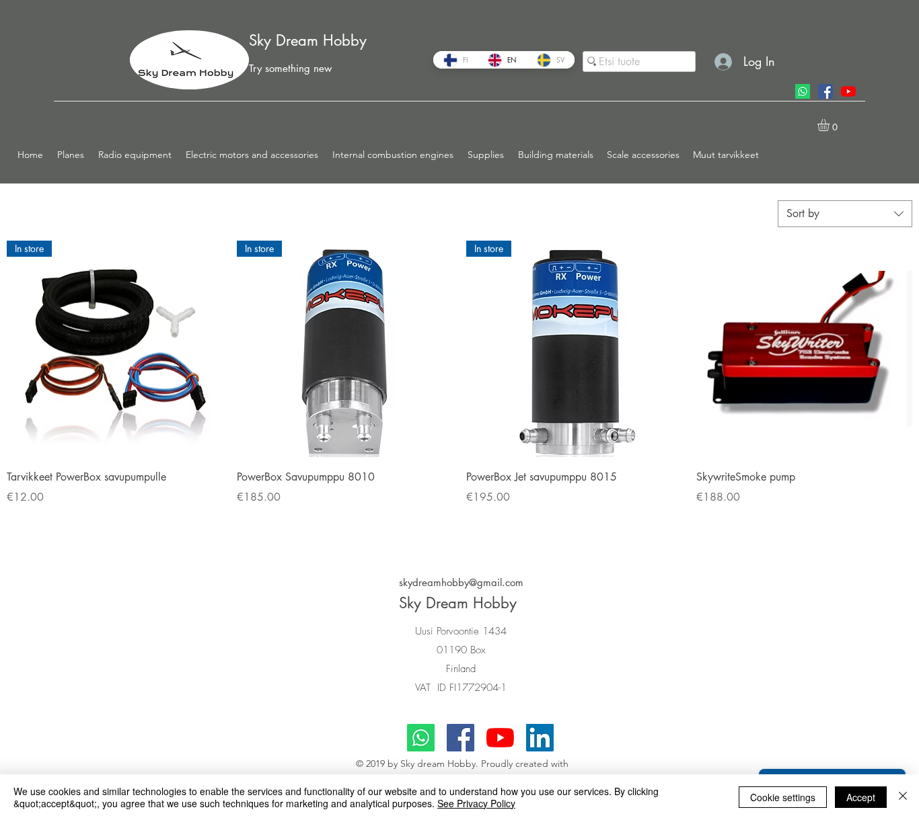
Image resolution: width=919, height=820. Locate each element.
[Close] (903, 797)
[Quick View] (804, 349)
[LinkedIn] (540, 737)
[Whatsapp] (802, 91)
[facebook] (825, 91)
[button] (70, 154)
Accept (860, 797)
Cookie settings (782, 797)
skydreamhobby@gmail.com (461, 582)
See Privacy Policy (476, 803)
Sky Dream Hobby (308, 40)
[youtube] (848, 91)
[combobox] (845, 213)
